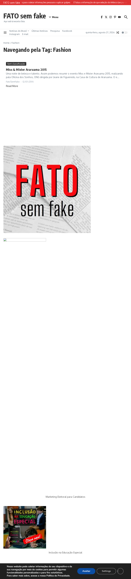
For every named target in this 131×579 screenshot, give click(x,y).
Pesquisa (55, 30)
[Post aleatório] (117, 32)
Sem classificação (16, 63)
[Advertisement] (65, 117)
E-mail (25, 34)
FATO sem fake (24, 15)
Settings (106, 571)
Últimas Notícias (40, 30)
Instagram (14, 34)
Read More (12, 86)
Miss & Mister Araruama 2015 (26, 69)
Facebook (67, 30)
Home (6, 42)
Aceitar (86, 571)
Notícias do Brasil (18, 30)
